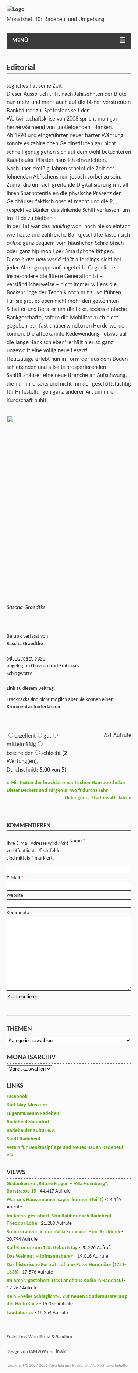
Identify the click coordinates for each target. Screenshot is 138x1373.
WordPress (39, 1337)
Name (75, 841)
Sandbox (64, 1337)
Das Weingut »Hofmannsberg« (40, 1256)
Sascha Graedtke (25, 644)
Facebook (17, 1096)
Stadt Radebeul (23, 1139)
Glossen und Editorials (55, 666)
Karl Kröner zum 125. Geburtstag (42, 1248)
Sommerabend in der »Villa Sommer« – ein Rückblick (63, 1232)
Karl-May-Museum (27, 1105)
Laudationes (20, 1313)
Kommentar (19, 913)
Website (15, 895)
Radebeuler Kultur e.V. (31, 1130)
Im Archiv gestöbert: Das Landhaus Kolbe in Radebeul (65, 1281)
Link (11, 688)
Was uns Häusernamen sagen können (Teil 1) (55, 1200)
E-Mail (13, 878)
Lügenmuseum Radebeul (33, 1113)
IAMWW (37, 1351)
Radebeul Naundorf (28, 1122)
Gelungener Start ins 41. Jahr (98, 798)
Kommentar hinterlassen (33, 707)
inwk (61, 1351)
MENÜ (20, 41)
